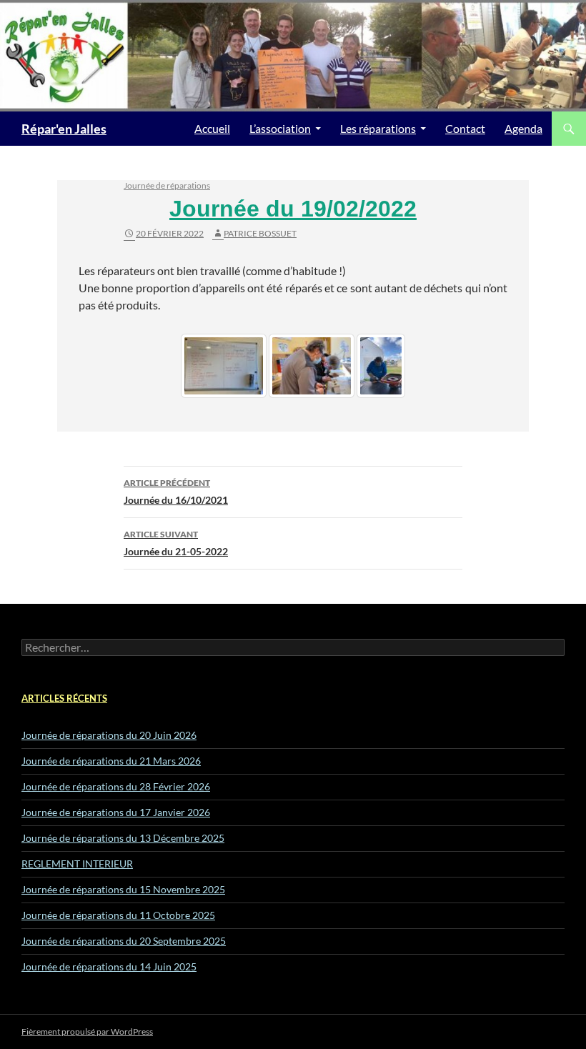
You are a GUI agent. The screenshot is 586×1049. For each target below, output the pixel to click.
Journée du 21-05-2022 (176, 543)
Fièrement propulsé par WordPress (87, 1031)
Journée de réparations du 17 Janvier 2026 (115, 812)
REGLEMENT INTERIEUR (77, 863)
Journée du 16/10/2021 (176, 491)
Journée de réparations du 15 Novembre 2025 (123, 889)
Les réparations (378, 128)
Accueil (212, 128)
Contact (465, 128)
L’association (280, 128)
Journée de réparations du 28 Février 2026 (115, 786)
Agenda (523, 128)
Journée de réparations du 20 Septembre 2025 (123, 941)
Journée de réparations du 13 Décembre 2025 (122, 838)
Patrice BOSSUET (260, 233)
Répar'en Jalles (63, 128)
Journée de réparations (167, 185)
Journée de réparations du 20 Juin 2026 (109, 735)
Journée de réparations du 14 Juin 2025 (109, 966)
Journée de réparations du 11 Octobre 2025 (118, 915)
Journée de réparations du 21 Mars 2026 (111, 761)
